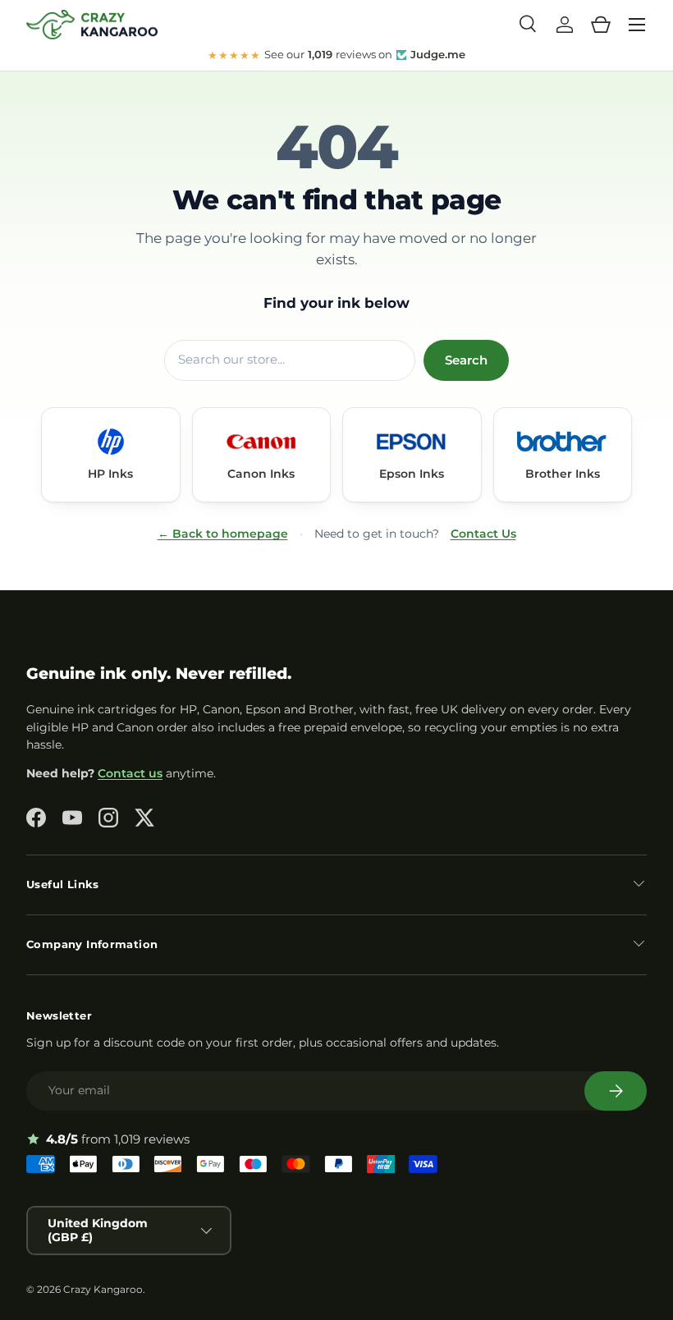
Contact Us (483, 533)
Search (466, 360)
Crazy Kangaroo (103, 1289)
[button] (601, 25)
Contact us (130, 773)
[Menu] (637, 25)
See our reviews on (337, 55)
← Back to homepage (223, 533)
